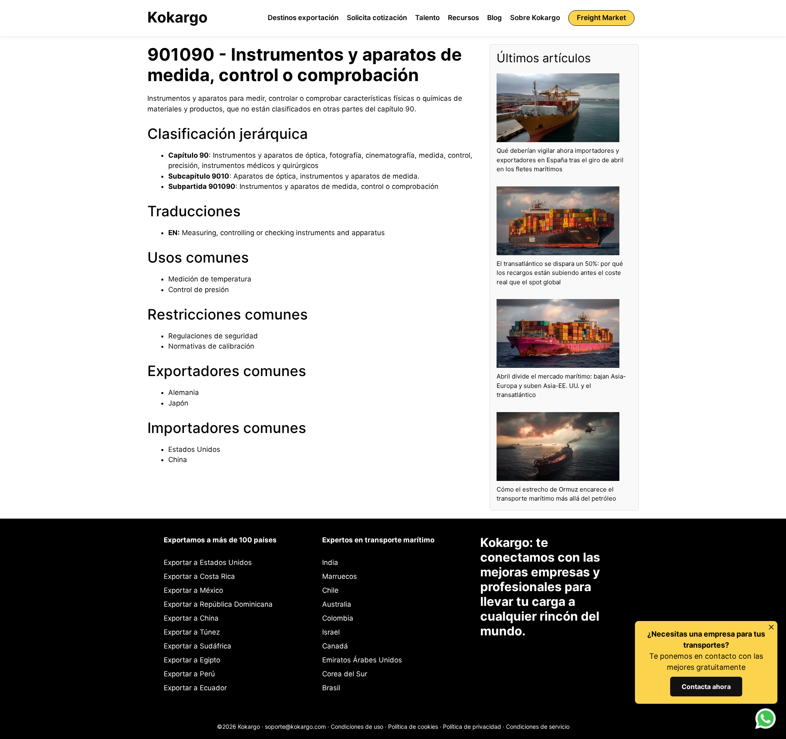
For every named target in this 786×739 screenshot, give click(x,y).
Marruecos (339, 576)
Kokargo (177, 17)
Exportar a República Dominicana (218, 604)
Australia (336, 604)
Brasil (331, 688)
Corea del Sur (344, 674)
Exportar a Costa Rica (199, 576)
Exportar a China (191, 618)
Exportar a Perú (189, 674)
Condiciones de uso (357, 726)
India (330, 562)
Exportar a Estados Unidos (208, 562)
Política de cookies (413, 726)
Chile (330, 590)
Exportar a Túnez (192, 632)
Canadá (335, 646)
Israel (331, 632)
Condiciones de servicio (537, 726)
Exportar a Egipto (192, 660)
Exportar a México (193, 590)
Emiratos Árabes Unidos (362, 660)
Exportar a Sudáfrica (197, 646)
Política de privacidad (472, 726)
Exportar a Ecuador (195, 688)
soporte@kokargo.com (295, 726)
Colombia (337, 618)
